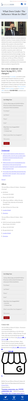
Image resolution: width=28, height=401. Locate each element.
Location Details (7, 210)
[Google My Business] (14, 374)
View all (3, 179)
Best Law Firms (22, 86)
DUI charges (13, 76)
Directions (5, 213)
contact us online (9, 88)
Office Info (20, 337)
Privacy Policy (5, 385)
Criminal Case (8, 131)
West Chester (24, 1)
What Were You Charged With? (11, 127)
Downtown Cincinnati (17, 1)
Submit (6, 143)
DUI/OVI (6, 129)
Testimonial (5, 150)
